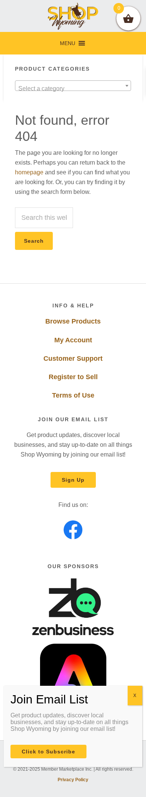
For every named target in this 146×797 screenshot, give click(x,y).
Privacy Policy (73, 779)
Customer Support (73, 358)
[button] (67, 43)
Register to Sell (73, 377)
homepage (29, 172)
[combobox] (73, 85)
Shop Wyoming (73, 16)
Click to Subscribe (48, 752)
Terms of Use (73, 395)
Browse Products (73, 321)
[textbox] (73, 89)
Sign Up (73, 480)
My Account (73, 340)
